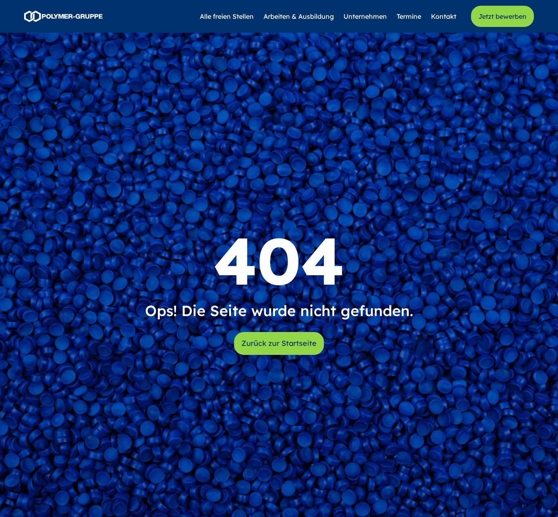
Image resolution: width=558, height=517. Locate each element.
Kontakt (443, 16)
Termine (409, 16)
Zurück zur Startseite (279, 343)
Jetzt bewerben (502, 16)
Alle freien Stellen (227, 16)
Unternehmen (365, 16)
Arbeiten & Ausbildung (298, 16)
